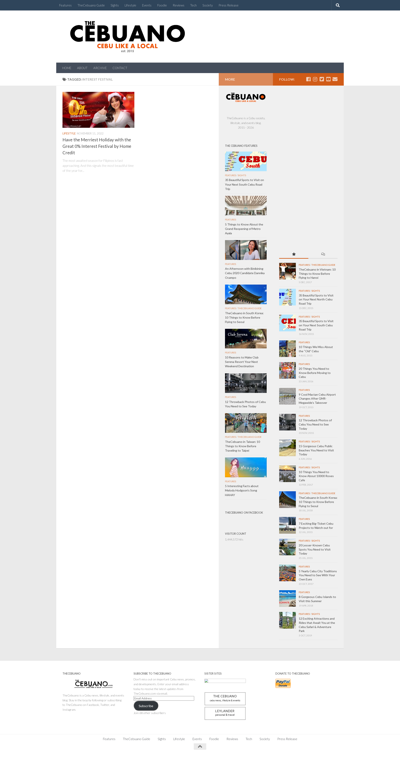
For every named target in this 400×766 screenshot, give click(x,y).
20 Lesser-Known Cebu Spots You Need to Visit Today (315, 549)
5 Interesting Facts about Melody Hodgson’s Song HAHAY (242, 490)
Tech (193, 5)
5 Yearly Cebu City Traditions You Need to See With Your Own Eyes (318, 575)
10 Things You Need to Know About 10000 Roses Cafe (316, 476)
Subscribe (146, 706)
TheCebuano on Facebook (244, 512)
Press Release (229, 5)
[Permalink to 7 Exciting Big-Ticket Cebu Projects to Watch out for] (287, 525)
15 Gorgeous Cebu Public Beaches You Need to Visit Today (316, 450)
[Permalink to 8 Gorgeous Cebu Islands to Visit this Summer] (287, 598)
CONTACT (119, 68)
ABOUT (82, 68)
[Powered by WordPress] (77, 757)
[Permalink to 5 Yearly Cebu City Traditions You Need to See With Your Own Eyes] (287, 573)
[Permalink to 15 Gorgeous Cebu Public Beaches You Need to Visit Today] (287, 447)
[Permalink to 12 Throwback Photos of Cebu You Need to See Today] (287, 422)
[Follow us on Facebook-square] (308, 79)
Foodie (162, 5)
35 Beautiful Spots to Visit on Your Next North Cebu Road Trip (316, 299)
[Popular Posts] (293, 254)
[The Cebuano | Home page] (127, 36)
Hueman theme (108, 757)
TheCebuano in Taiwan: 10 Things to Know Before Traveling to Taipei (242, 446)
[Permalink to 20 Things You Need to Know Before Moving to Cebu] (287, 370)
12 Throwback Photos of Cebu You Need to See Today (315, 424)
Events (146, 5)
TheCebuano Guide (91, 5)
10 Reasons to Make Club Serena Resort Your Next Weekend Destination (242, 362)
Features (65, 5)
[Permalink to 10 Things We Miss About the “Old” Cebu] (287, 348)
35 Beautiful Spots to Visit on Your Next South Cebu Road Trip (316, 325)
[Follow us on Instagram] (315, 79)
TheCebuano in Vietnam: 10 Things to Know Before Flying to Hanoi (317, 273)
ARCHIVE (100, 68)
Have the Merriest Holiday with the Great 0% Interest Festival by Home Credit (96, 146)
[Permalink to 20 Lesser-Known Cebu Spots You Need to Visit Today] (287, 547)
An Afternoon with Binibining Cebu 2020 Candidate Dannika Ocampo (245, 273)
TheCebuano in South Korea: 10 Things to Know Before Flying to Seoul (318, 502)
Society (207, 5)
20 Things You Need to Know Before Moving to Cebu (315, 373)
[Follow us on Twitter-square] (321, 79)
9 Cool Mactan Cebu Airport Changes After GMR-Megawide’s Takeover (317, 398)
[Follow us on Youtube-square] (328, 79)
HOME (66, 68)
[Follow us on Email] (335, 79)
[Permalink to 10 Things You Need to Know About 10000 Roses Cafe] (287, 473)
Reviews (178, 5)
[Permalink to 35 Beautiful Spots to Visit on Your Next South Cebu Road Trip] (287, 323)
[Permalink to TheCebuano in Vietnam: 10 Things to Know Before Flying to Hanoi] (287, 271)
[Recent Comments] (323, 254)
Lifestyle (130, 5)
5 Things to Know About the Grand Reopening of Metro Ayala (244, 229)
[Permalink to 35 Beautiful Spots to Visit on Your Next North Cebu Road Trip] (287, 297)
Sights (115, 5)
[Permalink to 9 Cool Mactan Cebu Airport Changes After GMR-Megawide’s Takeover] (287, 396)
